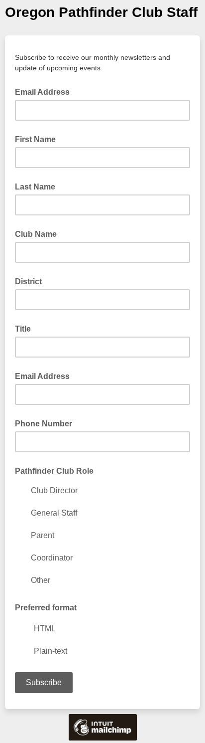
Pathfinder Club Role (54, 471)
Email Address (45, 91)
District (28, 281)
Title (23, 329)
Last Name (35, 187)
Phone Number (43, 423)
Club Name (36, 234)
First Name (35, 139)
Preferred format (46, 607)
